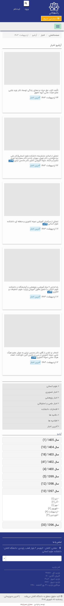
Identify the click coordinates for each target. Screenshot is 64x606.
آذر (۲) (55, 502)
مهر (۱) (55, 505)
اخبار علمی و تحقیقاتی (47, 404)
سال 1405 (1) (51, 440)
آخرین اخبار (35, 98)
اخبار (43, 35)
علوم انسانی (51, 386)
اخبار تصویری (51, 392)
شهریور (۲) (53, 509)
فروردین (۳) (52, 515)
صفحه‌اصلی (54, 35)
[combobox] (32, 558)
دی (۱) (55, 499)
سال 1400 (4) (51, 469)
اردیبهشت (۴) (51, 512)
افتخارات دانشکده (49, 409)
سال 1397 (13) (50, 491)
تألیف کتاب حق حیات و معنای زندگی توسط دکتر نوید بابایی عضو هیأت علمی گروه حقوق (33, 91)
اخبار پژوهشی (51, 398)
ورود (27, 9)
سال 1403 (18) (50, 454)
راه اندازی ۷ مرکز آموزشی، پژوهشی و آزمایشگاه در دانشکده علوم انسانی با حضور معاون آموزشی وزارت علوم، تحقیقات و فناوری (33, 289)
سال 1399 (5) (51, 476)
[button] (51, 18)
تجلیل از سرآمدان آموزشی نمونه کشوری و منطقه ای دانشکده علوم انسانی (32, 223)
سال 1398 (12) (50, 484)
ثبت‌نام (17, 9)
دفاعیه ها (53, 415)
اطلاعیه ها (52, 421)
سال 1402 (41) (50, 462)
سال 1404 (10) (50, 447)
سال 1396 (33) (50, 525)
